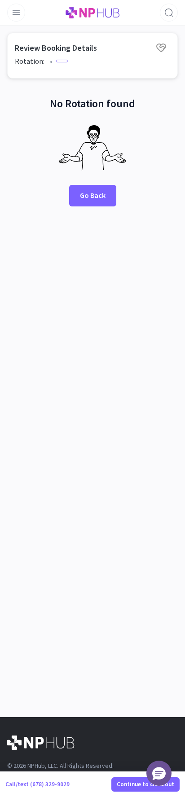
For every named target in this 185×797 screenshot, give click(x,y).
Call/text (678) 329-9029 (37, 784)
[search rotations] (169, 13)
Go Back (93, 195)
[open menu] (16, 13)
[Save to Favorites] (161, 48)
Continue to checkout (145, 784)
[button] (159, 773)
